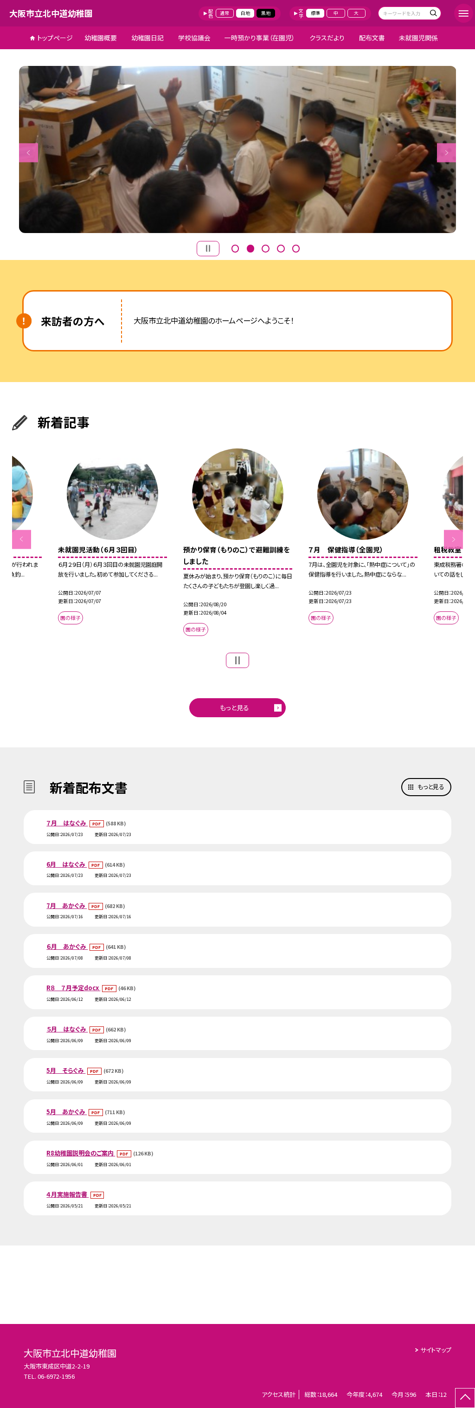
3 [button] (265, 247)
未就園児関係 (418, 37)
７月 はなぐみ (67, 822)
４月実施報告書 (67, 1194)
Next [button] (446, 152)
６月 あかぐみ (67, 946)
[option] (237, 149)
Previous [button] (28, 152)
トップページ (55, 37)
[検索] (433, 14)
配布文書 (372, 37)
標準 (315, 13)
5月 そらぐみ (65, 1070)
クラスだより (327, 37)
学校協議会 (194, 37)
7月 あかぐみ (66, 905)
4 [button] (280, 247)
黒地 (265, 13)
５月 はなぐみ (67, 1029)
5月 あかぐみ (66, 1111)
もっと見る (234, 707)
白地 (245, 13)
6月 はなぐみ (66, 864)
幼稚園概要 (100, 37)
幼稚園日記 (147, 37)
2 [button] (250, 247)
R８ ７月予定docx (73, 987)
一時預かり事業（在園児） (260, 37)
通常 (224, 13)
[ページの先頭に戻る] (465, 1398)
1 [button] (235, 247)
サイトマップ (435, 1349)
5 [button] (296, 247)
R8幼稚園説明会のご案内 (80, 1152)
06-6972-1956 (56, 1376)
